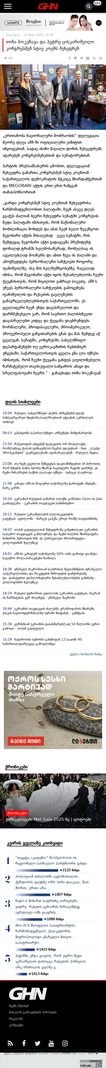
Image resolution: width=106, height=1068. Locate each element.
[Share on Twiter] (81, 58)
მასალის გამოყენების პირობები (33, 1012)
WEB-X (82, 1053)
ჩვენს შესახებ (19, 1006)
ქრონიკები (16, 767)
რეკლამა (16, 1019)
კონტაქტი (16, 1025)
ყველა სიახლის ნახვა (86, 654)
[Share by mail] (88, 58)
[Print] (100, 58)
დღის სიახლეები (22, 402)
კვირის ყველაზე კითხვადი (35, 843)
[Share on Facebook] (69, 58)
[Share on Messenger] (75, 58)
